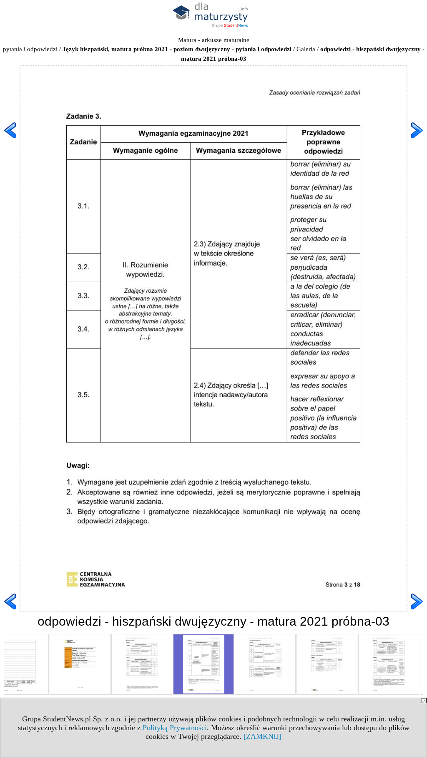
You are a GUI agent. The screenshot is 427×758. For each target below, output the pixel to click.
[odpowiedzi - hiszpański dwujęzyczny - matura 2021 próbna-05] (327, 664)
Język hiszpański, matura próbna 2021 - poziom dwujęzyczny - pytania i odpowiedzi (177, 49)
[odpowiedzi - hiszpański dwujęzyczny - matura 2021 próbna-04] (265, 664)
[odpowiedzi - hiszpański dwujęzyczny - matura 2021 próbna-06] (389, 664)
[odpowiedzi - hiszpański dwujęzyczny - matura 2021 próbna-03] (203, 664)
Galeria (305, 49)
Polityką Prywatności (175, 727)
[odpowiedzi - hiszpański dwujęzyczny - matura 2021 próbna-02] (142, 664)
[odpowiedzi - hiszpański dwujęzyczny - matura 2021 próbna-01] (80, 664)
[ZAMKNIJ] (262, 736)
